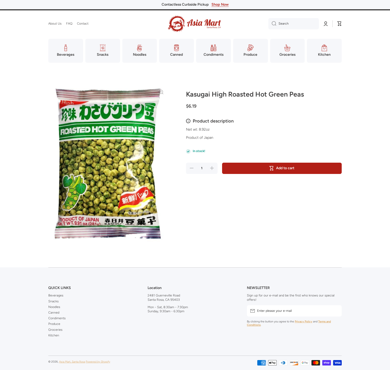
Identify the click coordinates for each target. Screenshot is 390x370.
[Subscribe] (336, 311)
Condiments (57, 318)
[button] (339, 23)
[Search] (272, 23)
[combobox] (293, 23)
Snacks (53, 301)
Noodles (54, 307)
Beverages (55, 295)
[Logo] (195, 23)
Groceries (55, 330)
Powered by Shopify (98, 361)
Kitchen (53, 335)
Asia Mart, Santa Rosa (72, 361)
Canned (53, 312)
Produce (54, 324)
